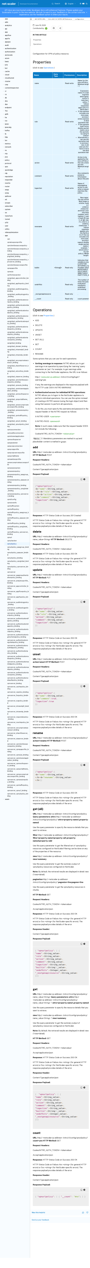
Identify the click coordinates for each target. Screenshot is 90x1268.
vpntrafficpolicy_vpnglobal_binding (17, 528)
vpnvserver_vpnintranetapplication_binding (17, 759)
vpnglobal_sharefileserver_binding (18, 367)
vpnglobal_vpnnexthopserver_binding (18, 395)
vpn (8, 239)
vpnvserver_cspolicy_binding (18, 692)
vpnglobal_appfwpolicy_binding (18, 285)
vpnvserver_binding (14, 683)
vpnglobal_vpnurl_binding (17, 421)
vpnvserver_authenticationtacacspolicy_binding (18, 674)
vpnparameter (12, 443)
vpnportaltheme (13, 456)
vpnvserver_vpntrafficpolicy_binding (18, 786)
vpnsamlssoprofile (14, 459)
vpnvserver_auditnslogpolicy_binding (18, 603)
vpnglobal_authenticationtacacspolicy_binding (17, 339)
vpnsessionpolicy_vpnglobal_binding (17, 490)
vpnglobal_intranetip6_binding (17, 351)
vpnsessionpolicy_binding (16, 485)
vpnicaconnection (14, 430)
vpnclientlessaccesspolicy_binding (18, 250)
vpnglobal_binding (14, 343)
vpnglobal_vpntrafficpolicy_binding (17, 417)
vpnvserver (11, 572)
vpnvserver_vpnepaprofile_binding (18, 750)
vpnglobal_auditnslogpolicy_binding (18, 290)
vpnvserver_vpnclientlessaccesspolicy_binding (17, 745)
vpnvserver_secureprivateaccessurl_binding (17, 729)
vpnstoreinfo (12, 503)
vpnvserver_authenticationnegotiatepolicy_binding (17, 641)
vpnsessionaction (13, 468)
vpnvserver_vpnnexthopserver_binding (17, 764)
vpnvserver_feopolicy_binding (17, 696)
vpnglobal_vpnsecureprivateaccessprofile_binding (18, 406)
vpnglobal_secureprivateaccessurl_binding (18, 361)
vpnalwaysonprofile (14, 242)
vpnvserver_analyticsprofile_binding (18, 582)
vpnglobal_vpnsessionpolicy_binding (17, 411)
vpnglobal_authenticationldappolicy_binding (18, 306)
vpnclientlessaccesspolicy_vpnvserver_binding (18, 261)
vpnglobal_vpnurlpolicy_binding (18, 425)
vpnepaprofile (12, 268)
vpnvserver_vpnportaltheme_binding (18, 770)
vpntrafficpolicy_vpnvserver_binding (18, 533)
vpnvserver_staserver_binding (17, 740)
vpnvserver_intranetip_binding (18, 713)
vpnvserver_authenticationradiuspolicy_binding (18, 657)
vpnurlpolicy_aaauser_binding (17, 554)
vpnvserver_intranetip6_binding (18, 707)
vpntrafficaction (13, 506)
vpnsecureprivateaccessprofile (18, 464)
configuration (79, 19)
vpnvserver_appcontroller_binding (17, 587)
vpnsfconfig (11, 499)
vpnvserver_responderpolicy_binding (17, 718)
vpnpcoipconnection (14, 446)
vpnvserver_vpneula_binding (17, 755)
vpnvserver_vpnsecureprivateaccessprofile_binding (17, 775)
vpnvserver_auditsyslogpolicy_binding (17, 609)
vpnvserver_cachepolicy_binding (17, 688)
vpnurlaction (12, 541)
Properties (48, 315)
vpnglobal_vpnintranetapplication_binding (18, 390)
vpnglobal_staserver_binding (18, 377)
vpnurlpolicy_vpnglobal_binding (18, 562)
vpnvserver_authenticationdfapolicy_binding (18, 620)
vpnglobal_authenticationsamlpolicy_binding (17, 333)
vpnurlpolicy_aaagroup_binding (18, 548)
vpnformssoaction (14, 275)
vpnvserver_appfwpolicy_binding (17, 598)
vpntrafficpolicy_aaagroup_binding (18, 513)
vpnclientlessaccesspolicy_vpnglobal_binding (18, 255)
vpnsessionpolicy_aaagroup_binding (18, 476)
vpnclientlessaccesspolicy (17, 245)
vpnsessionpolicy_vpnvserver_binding (17, 495)
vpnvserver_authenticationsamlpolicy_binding (18, 668)
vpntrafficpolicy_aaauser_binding (18, 519)
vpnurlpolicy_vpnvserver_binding (17, 568)
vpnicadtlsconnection (15, 433)
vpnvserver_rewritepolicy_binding (18, 723)
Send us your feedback (40, 1220)
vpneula (10, 272)
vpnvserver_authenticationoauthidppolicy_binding (17, 647)
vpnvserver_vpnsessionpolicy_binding (17, 781)
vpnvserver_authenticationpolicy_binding (17, 652)
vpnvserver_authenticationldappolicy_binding (17, 625)
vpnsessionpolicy (13, 471)
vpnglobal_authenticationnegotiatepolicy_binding (17, 317)
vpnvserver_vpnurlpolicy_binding (17, 795)
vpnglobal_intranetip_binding (17, 356)
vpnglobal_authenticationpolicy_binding (18, 322)
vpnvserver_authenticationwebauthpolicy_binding (17, 679)
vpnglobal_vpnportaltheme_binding (17, 400)
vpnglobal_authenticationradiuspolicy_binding (17, 328)
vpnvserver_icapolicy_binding (17, 702)
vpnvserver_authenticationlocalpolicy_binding (17, 630)
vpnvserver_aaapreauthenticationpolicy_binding (18, 576)
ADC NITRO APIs (40, 19)
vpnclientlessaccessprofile (17, 265)
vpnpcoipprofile (13, 449)
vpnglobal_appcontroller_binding (18, 279)
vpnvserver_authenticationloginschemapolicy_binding (17, 636)
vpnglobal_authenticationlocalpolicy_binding (18, 312)
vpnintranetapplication (15, 436)
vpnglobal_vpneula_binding (17, 385)
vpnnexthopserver (14, 439)
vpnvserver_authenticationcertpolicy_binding (17, 614)
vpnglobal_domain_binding (17, 346)
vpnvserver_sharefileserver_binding (17, 734)
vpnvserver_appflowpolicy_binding (18, 592)
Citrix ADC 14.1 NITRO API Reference (60, 19)
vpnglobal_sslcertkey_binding (18, 372)
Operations (48, 68)
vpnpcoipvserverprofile (15, 453)
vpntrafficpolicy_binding (16, 523)
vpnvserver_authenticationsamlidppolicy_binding (18, 663)
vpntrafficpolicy (13, 509)
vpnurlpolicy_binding (15, 558)
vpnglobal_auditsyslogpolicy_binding (18, 295)
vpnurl (9, 537)
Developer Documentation (25, 4)
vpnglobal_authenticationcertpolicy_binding (17, 301)
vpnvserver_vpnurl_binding (17, 790)
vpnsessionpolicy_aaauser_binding (18, 481)
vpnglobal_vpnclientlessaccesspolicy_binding (17, 381)
